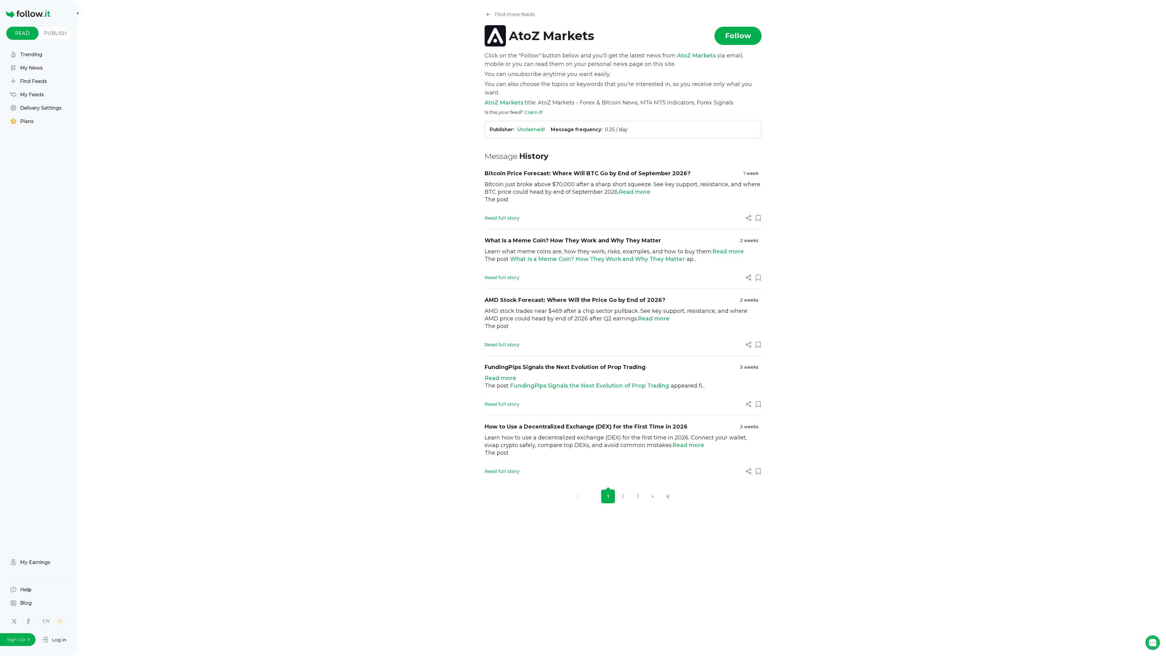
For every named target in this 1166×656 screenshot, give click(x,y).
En (46, 621)
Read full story (502, 218)
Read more (634, 192)
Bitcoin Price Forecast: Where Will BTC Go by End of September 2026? (587, 173)
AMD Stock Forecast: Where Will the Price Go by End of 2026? (575, 300)
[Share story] (748, 218)
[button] (54, 639)
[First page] (578, 496)
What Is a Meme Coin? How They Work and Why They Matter (573, 240)
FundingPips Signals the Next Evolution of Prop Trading (565, 367)
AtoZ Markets (696, 55)
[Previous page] (593, 496)
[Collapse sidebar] (77, 13)
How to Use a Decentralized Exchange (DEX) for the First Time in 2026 (586, 426)
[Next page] (653, 496)
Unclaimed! (531, 129)
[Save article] (758, 218)
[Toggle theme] (60, 621)
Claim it (533, 112)
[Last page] (667, 496)
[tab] (22, 33)
